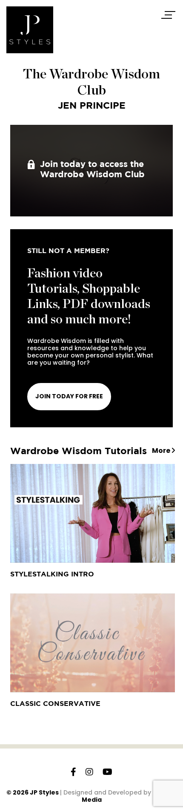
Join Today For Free (69, 396)
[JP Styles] (29, 29)
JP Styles (44, 792)
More (162, 450)
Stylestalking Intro (52, 574)
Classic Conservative (55, 703)
